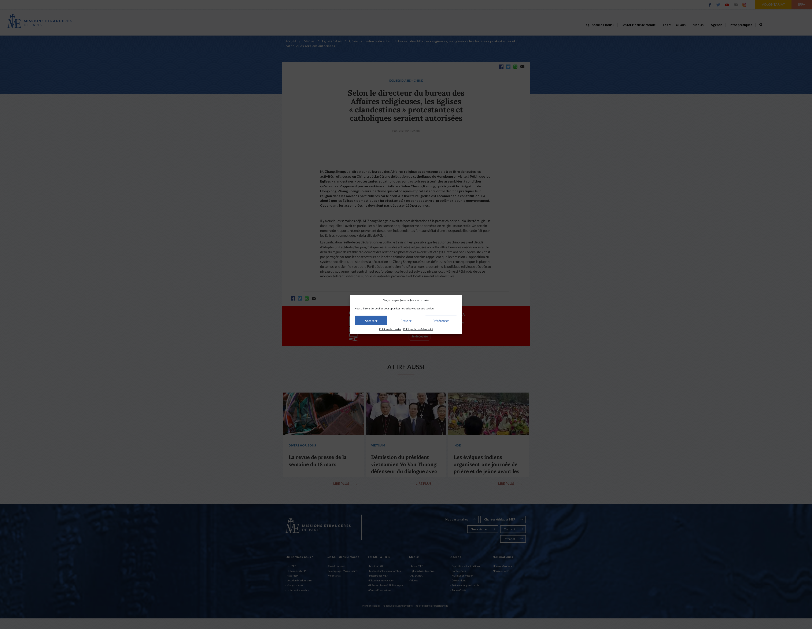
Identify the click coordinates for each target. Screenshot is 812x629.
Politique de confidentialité (418, 329)
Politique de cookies (390, 329)
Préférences (440, 321)
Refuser (406, 321)
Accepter (371, 321)
